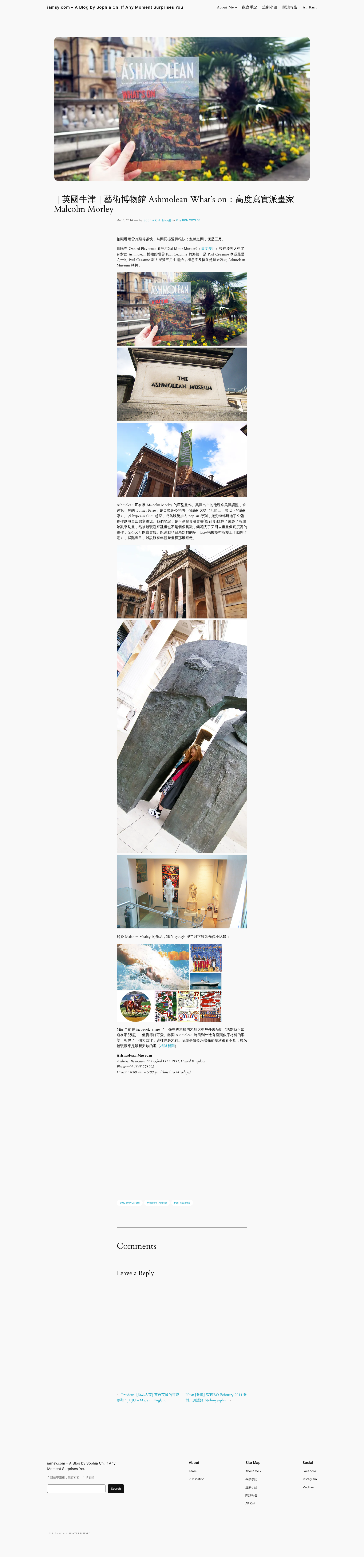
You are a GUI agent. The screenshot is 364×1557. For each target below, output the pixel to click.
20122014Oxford (130, 1202)
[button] (153, 967)
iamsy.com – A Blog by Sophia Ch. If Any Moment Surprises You (115, 7)
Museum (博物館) (157, 1202)
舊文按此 (208, 248)
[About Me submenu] (236, 7)
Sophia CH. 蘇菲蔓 (157, 220)
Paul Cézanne (182, 1202)
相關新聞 (167, 1045)
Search (116, 1488)
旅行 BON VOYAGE (188, 220)
